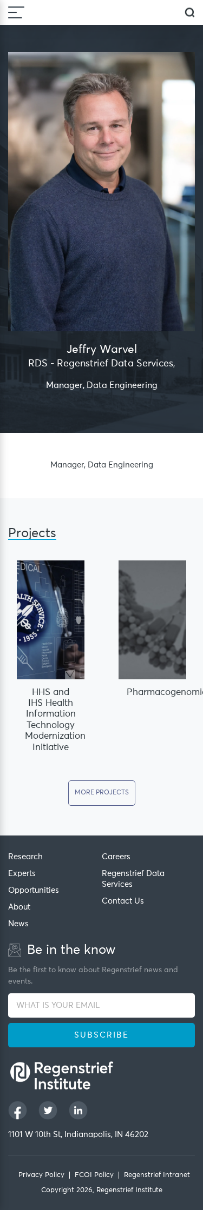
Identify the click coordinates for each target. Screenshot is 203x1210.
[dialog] (190, 13)
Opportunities (33, 890)
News (18, 924)
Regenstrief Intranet (157, 1175)
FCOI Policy (94, 1175)
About (19, 907)
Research (25, 857)
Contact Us (123, 901)
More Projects (102, 793)
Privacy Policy (41, 1175)
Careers (116, 857)
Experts (22, 874)
